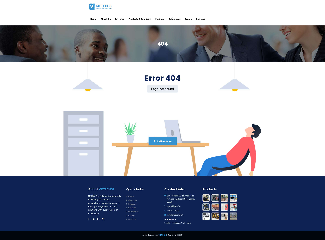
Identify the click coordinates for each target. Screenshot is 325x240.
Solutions (132, 204)
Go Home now (164, 141)
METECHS (162, 235)
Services (132, 208)
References (133, 211)
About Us (132, 200)
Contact (132, 219)
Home (131, 196)
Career (131, 215)
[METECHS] (100, 6)
